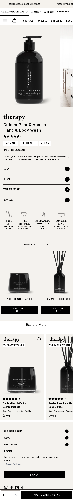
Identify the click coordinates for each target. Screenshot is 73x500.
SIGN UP (34, 474)
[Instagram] (6, 488)
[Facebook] (12, 488)
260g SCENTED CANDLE (19, 299)
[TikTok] (22, 488)
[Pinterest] (17, 488)
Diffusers (56, 21)
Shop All (28, 21)
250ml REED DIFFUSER (59, 299)
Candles (42, 21)
